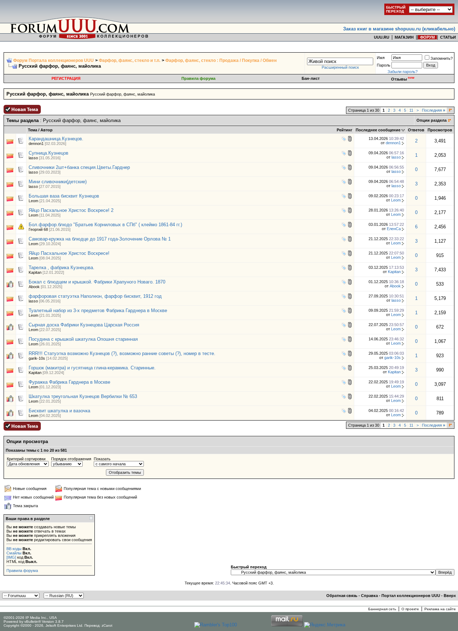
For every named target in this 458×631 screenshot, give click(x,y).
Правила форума (198, 78)
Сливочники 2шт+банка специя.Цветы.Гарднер (79, 167)
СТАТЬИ (448, 37)
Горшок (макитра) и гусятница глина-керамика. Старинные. (92, 367)
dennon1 (36, 143)
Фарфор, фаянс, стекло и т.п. (129, 60)
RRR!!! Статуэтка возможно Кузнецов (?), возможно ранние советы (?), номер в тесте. (122, 353)
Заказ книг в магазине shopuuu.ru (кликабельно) (399, 28)
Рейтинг (344, 130)
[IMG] (11, 557)
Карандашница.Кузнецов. (56, 138)
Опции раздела (431, 120)
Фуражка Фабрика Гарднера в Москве (69, 382)
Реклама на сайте (440, 609)
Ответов (416, 130)
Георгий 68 (38, 229)
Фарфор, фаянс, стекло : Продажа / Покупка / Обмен (221, 60)
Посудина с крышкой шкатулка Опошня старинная (83, 339)
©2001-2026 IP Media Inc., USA (30, 618)
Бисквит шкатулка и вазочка (59, 410)
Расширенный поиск (340, 67)
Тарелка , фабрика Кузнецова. (61, 267)
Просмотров (440, 130)
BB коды (13, 549)
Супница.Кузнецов (48, 153)
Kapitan (35, 272)
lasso (33, 158)
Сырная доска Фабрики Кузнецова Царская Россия (84, 324)
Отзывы (402, 79)
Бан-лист (311, 78)
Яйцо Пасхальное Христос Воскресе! (69, 253)
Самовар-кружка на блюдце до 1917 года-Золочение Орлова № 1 (100, 239)
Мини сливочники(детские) (58, 181)
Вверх (450, 595)
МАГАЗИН (404, 37)
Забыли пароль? (403, 71)
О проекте (410, 609)
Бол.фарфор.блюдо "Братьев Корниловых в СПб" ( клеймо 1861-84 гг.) (105, 224)
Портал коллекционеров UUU (410, 595)
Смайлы (13, 553)
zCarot (107, 625)
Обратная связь (341, 595)
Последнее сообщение (378, 130)
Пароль (383, 65)
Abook (34, 287)
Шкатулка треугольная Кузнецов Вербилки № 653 (83, 396)
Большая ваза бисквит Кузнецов (64, 196)
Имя (381, 57)
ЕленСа (394, 229)
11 (411, 110)
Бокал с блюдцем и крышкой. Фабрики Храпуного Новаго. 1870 (97, 282)
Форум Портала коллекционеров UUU (53, 60)
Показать (102, 459)
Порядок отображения (71, 459)
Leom (33, 201)
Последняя (433, 110)
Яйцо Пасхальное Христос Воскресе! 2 (71, 210)
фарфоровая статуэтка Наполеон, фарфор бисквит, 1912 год (95, 296)
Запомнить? (441, 58)
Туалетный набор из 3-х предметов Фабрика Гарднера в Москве (98, 310)
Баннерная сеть (382, 609)
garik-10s (37, 358)
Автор (46, 130)
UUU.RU (381, 37)
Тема (32, 130)
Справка (369, 595)
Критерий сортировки (26, 459)
